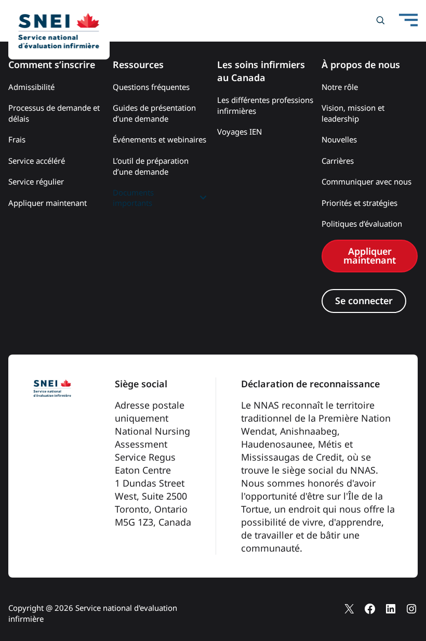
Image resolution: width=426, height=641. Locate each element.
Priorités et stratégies (361, 203)
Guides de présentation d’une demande (154, 113)
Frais (16, 139)
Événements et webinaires (159, 139)
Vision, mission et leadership (353, 113)
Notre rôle (341, 87)
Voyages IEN (239, 131)
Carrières (338, 160)
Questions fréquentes (151, 87)
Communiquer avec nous (366, 181)
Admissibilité (33, 87)
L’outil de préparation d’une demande (151, 166)
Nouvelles (339, 139)
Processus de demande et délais (54, 113)
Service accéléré (37, 160)
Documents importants (133, 197)
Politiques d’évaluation (362, 223)
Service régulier (37, 181)
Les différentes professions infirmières (265, 105)
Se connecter (364, 300)
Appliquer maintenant (47, 203)
